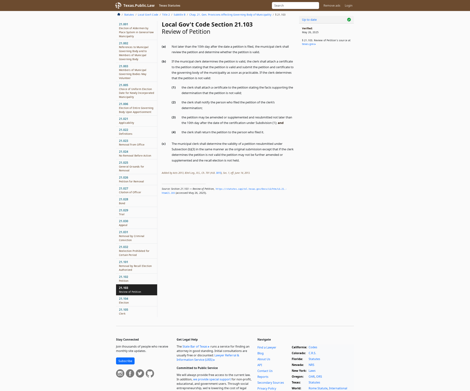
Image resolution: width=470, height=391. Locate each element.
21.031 (131, 236)
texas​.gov (308, 44)
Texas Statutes (169, 5)
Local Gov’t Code (148, 14)
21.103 (130, 289)
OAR (312, 377)
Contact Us (265, 371)
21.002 (134, 51)
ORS (319, 377)
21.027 (130, 190)
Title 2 (166, 14)
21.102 (123, 278)
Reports (262, 377)
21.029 (123, 212)
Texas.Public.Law (139, 5)
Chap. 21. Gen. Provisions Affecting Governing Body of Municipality (230, 14)
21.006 (136, 108)
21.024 (135, 153)
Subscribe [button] (125, 361)
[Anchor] (262, 51)
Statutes (129, 14)
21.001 (136, 30)
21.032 (134, 251)
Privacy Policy (266, 388)
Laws (312, 371)
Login (348, 5)
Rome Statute (318, 388)
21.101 (135, 266)
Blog (260, 353)
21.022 (125, 131)
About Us (263, 359)
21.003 (132, 72)
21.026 (131, 179)
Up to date (309, 20)
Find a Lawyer (266, 347)
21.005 (136, 91)
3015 (218, 173)
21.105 (123, 311)
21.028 (123, 201)
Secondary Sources (270, 383)
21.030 (123, 223)
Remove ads (331, 5)
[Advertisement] (326, 109)
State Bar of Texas (194, 346)
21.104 (124, 300)
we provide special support (212, 379)
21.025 (131, 166)
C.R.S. (312, 353)
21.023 (131, 142)
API (259, 365)
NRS (311, 365)
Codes (313, 347)
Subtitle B (179, 14)
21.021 (126, 120)
